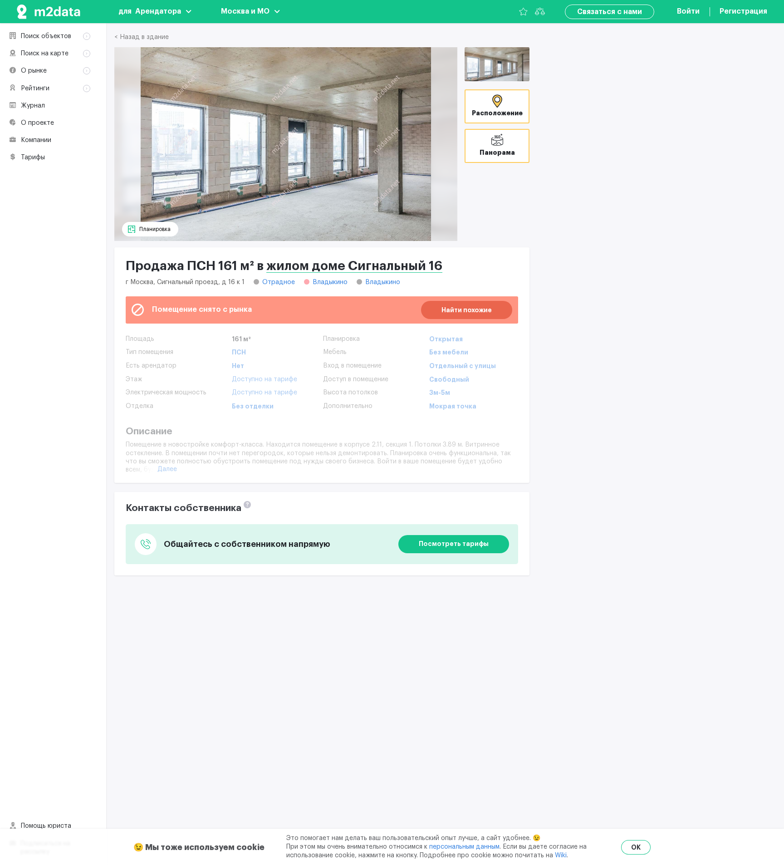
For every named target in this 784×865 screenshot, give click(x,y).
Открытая (446, 339)
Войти (688, 11)
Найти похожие (466, 310)
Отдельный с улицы (462, 366)
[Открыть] (497, 64)
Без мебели (448, 352)
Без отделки (253, 406)
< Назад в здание (141, 37)
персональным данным (464, 847)
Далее (167, 469)
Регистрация (743, 11)
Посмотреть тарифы (454, 544)
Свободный (449, 379)
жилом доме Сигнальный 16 (354, 266)
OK (636, 847)
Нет (238, 366)
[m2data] (48, 11)
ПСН (239, 352)
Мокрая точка (452, 406)
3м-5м (439, 392)
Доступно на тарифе (264, 379)
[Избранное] (523, 11)
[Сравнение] (540, 11)
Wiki (561, 855)
